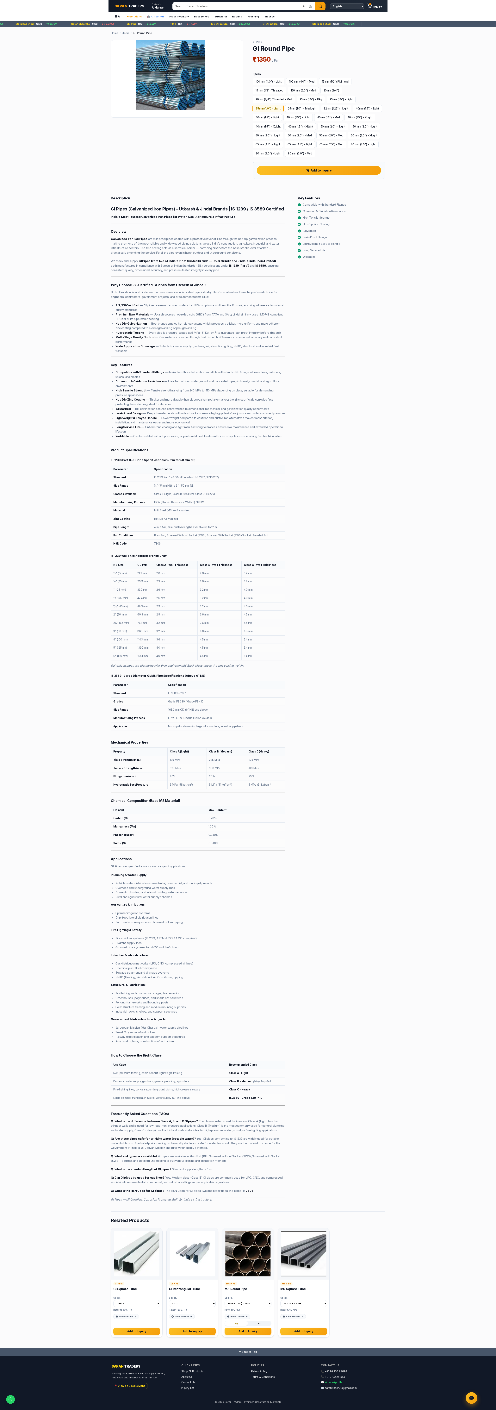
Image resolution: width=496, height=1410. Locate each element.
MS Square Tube (293, 1289)
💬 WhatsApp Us (331, 1382)
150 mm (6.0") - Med (303, 90)
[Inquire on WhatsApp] (10, 1399)
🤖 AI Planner (155, 16)
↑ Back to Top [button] (248, 1351)
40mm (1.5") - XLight (359, 117)
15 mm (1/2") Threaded (269, 90)
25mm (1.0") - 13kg (311, 99)
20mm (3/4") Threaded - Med (274, 99)
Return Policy (259, 1371)
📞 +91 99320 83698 (334, 1371)
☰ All (118, 16)
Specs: (117, 1297)
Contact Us (188, 1382)
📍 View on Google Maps (129, 1385)
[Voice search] (304, 6)
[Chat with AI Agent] (471, 1398)
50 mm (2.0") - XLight (364, 135)
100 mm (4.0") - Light (269, 81)
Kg (236, 1323)
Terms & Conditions (263, 1376)
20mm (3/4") (331, 90)
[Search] (320, 6)
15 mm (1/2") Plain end (335, 81)
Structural (220, 16)
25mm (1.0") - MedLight (302, 108)
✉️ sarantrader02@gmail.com (339, 1387)
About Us (187, 1376)
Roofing (237, 16)
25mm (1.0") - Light (341, 99)
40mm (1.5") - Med (328, 117)
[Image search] (310, 6)
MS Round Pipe (236, 1289)
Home (114, 33)
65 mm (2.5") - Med (331, 144)
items (125, 33)
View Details (126, 1316)
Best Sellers (201, 16)
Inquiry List (187, 1387)
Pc (259, 1323)
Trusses (269, 16)
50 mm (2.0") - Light (333, 126)
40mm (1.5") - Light (367, 108)
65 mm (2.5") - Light (268, 144)
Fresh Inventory (179, 16)
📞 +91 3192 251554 (333, 1376)
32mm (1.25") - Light (336, 108)
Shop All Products (192, 1371)
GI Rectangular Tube (184, 1289)
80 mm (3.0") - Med (300, 153)
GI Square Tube (125, 1289)
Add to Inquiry (321, 170)
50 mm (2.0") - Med (300, 135)
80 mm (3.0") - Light (363, 144)
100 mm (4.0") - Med (301, 81)
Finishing (253, 16)
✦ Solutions (134, 16)
